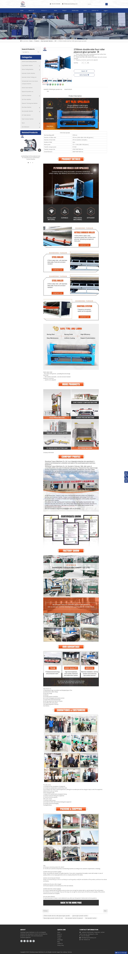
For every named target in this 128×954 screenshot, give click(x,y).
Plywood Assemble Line (27, 91)
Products (59, 936)
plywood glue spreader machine (80, 915)
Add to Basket (83, 75)
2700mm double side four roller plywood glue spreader (56, 915)
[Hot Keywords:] (106, 4)
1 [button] (28, 162)
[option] (31, 147)
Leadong (64, 952)
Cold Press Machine (26, 95)
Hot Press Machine (26, 99)
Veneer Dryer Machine (27, 87)
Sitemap (70, 952)
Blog (58, 941)
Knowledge (60, 939)
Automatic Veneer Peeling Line (29, 77)
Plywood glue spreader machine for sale (53, 918)
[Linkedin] (24, 941)
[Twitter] (27, 941)
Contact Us (60, 943)
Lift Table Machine (26, 115)
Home (58, 932)
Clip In (23, 123)
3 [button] (33, 162)
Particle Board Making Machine (29, 61)
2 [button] (30, 162)
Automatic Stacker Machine (28, 73)
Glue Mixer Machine (26, 107)
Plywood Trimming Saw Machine (29, 103)
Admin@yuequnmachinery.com (88, 937)
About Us (59, 934)
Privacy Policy (60, 945)
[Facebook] (21, 941)
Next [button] (39, 150)
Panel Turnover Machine (27, 119)
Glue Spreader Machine (27, 111)
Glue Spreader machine (90, 918)
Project (59, 938)
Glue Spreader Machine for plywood (74, 918)
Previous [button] (21, 150)
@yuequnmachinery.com (71, 4)
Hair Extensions (25, 127)
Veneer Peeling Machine (27, 69)
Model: (45, 89)
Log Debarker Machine (27, 65)
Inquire (83, 71)
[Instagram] (33, 941)
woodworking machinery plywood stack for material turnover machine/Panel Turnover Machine (30, 157)
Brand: (66, 89)
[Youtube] (30, 941)
